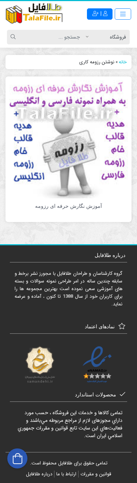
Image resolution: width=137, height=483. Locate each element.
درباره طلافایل (39, 474)
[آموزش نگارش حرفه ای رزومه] (68, 139)
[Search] (14, 37)
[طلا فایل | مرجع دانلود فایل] (34, 14)
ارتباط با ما (66, 474)
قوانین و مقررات (95, 474)
